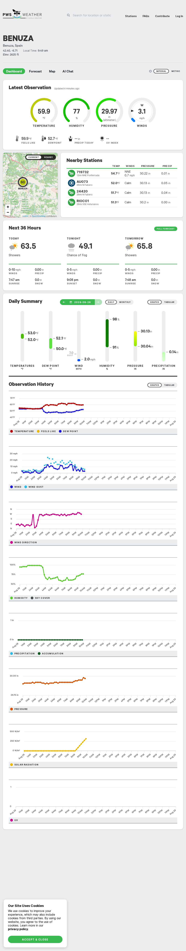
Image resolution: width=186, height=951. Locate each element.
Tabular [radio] (169, 385)
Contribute (162, 16)
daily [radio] (111, 302)
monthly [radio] (125, 302)
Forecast (35, 72)
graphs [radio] (154, 302)
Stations (131, 16)
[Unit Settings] (150, 71)
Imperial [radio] (161, 71)
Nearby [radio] (48, 157)
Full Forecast (166, 229)
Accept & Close (35, 939)
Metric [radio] (175, 71)
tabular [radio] (169, 302)
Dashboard (14, 72)
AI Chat (67, 72)
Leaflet (25, 215)
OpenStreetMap (39, 215)
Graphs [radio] (154, 385)
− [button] (8, 212)
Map (52, 72)
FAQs (146, 16)
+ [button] (8, 207)
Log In (179, 16)
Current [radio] (33, 157)
